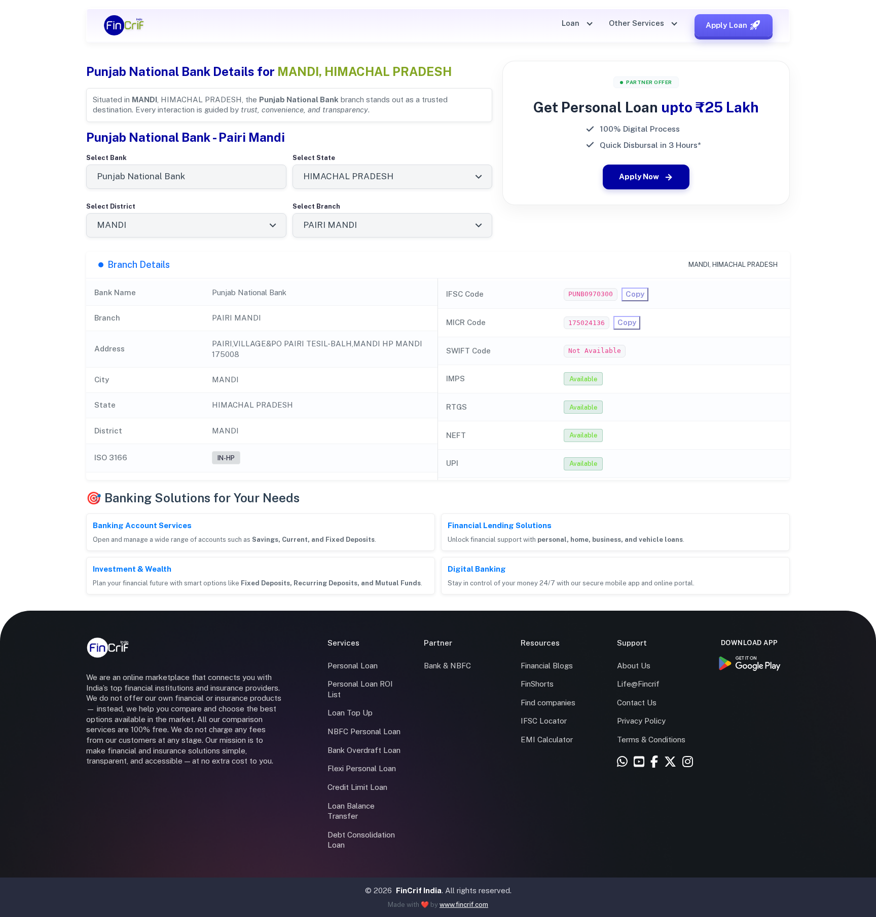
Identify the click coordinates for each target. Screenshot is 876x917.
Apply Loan (726, 25)
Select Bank (106, 158)
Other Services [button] (637, 23)
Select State (314, 158)
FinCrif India (419, 890)
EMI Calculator (547, 739)
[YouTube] (639, 762)
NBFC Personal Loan (363, 731)
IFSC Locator (544, 720)
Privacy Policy (641, 720)
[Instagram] (687, 762)
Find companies (548, 702)
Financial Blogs (547, 665)
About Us (633, 665)
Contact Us (636, 702)
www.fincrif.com (464, 904)
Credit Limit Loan (357, 787)
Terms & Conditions (651, 739)
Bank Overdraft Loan (363, 750)
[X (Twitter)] (670, 762)
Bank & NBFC (447, 665)
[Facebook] (654, 762)
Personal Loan (352, 665)
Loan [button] (571, 23)
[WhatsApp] (622, 762)
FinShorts (537, 684)
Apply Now (639, 176)
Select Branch (316, 206)
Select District (110, 206)
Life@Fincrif (638, 684)
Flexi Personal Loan (361, 768)
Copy (635, 294)
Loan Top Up (350, 712)
